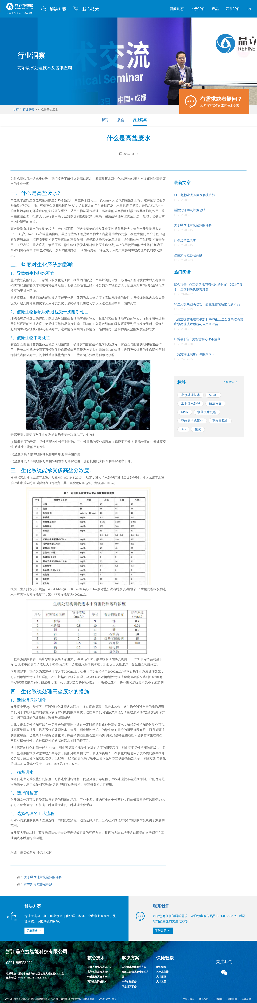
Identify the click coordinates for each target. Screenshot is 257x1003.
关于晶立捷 (162, 971)
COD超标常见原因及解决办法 (194, 195)
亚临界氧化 (220, 420)
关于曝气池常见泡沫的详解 (43, 877)
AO (183, 429)
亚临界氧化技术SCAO (99, 967)
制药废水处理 (206, 412)
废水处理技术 (190, 395)
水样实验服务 (129, 981)
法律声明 (218, 999)
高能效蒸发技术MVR (98, 971)
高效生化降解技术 (97, 981)
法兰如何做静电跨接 (38, 884)
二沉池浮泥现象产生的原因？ (194, 354)
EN (249, 9)
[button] (230, 382)
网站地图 (232, 999)
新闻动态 (177, 9)
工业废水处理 (190, 403)
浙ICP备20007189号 (106, 999)
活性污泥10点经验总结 (189, 210)
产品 (215, 9)
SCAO (213, 395)
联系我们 (233, 9)
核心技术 (86, 9)
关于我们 (198, 9)
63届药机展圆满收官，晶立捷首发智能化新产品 (207, 304)
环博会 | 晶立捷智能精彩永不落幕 (197, 339)
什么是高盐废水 (185, 240)
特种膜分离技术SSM (98, 976)
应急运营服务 (129, 986)
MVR (184, 412)
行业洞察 (28, 109)
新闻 (104, 120)
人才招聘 (161, 976)
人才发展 (161, 981)
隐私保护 (203, 999)
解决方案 (53, 9)
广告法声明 (188, 999)
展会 (120, 120)
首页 (16, 109)
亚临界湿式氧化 (192, 420)
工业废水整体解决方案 (134, 967)
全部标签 (246, 999)
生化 (198, 429)
